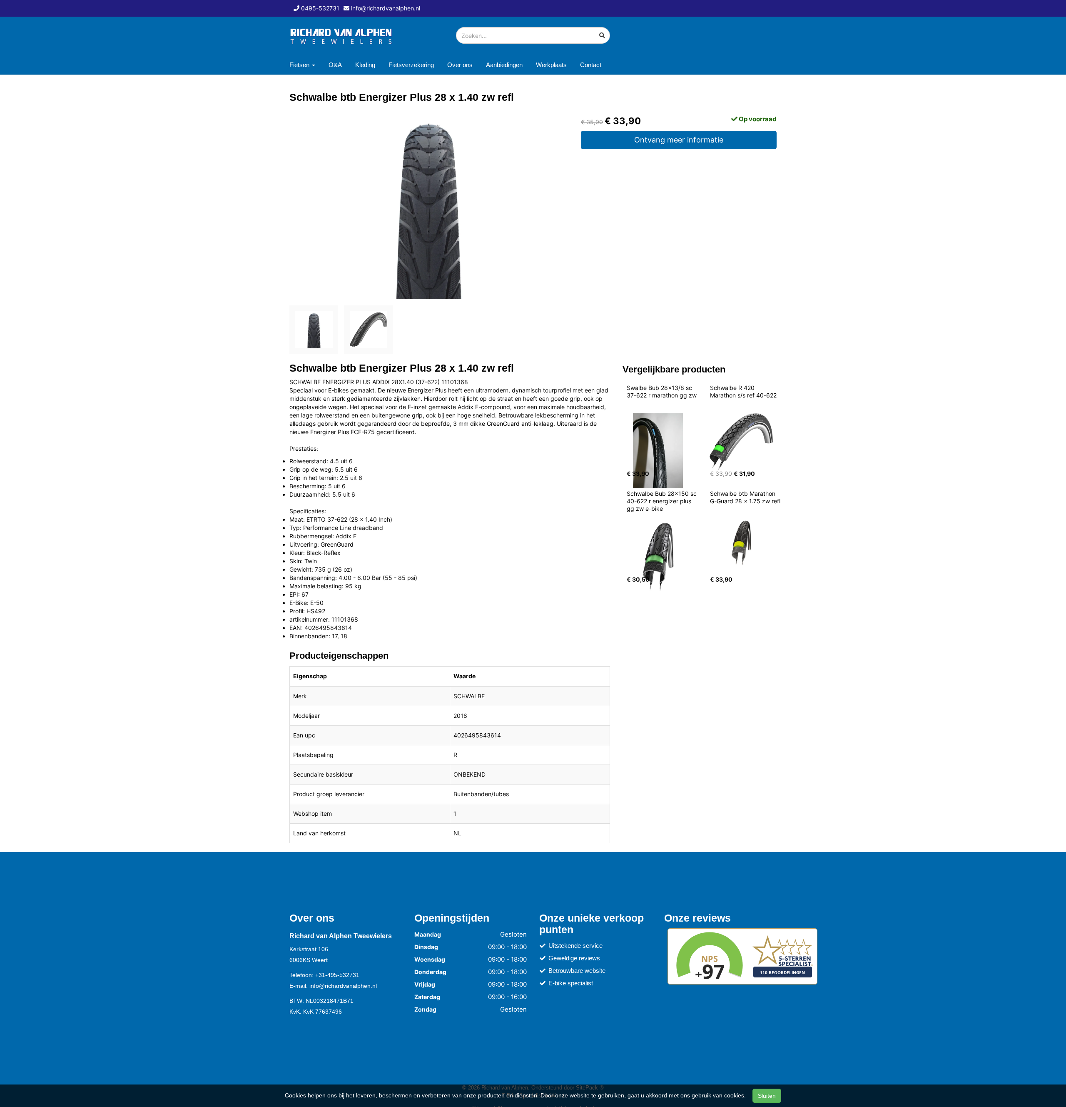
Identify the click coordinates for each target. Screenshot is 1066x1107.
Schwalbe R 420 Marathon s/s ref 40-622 (743, 391)
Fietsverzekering (411, 64)
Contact (590, 64)
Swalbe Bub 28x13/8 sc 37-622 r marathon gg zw (662, 391)
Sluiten (767, 1095)
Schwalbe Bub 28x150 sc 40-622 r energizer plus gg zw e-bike (662, 501)
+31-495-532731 (337, 975)
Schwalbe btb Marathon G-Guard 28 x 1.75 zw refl (745, 497)
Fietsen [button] (300, 64)
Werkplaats (551, 64)
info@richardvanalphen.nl (343, 985)
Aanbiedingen (504, 64)
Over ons (460, 64)
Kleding (365, 64)
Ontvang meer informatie (678, 139)
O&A (335, 64)
